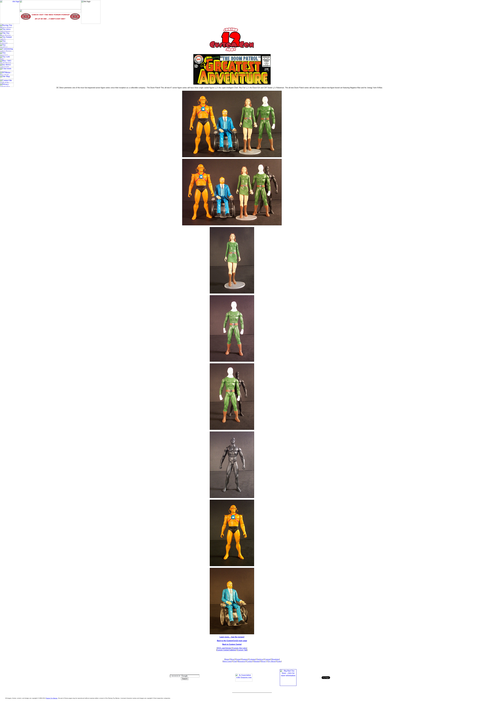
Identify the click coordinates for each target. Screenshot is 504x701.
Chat (235, 661)
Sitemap (257, 661)
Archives (260, 659)
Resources (241, 661)
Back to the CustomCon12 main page (232, 641)
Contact (249, 661)
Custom (267, 659)
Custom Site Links (240, 648)
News (232, 659)
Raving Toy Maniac (51, 698)
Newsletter (275, 659)
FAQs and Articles (224, 648)
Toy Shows (272, 661)
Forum (238, 659)
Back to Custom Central (232, 644)
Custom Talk (242, 650)
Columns (252, 659)
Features (245, 659)
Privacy (263, 661)
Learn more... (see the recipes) (232, 637)
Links (279, 661)
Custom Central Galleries (226, 650)
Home (227, 659)
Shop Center (227, 661)
